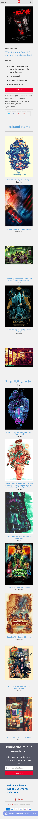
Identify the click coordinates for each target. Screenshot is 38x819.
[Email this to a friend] (29, 113)
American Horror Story (14, 101)
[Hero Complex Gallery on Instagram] (22, 799)
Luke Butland (11, 49)
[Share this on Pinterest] (19, 113)
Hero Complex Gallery (21, 804)
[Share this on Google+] (24, 113)
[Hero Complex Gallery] (19, 2)
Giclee (12, 107)
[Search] (31, 2)
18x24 (12, 99)
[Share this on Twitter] (9, 113)
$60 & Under (20, 96)
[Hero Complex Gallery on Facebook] (15, 799)
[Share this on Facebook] (14, 113)
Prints (18, 104)
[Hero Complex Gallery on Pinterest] (19, 799)
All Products (20, 99)
